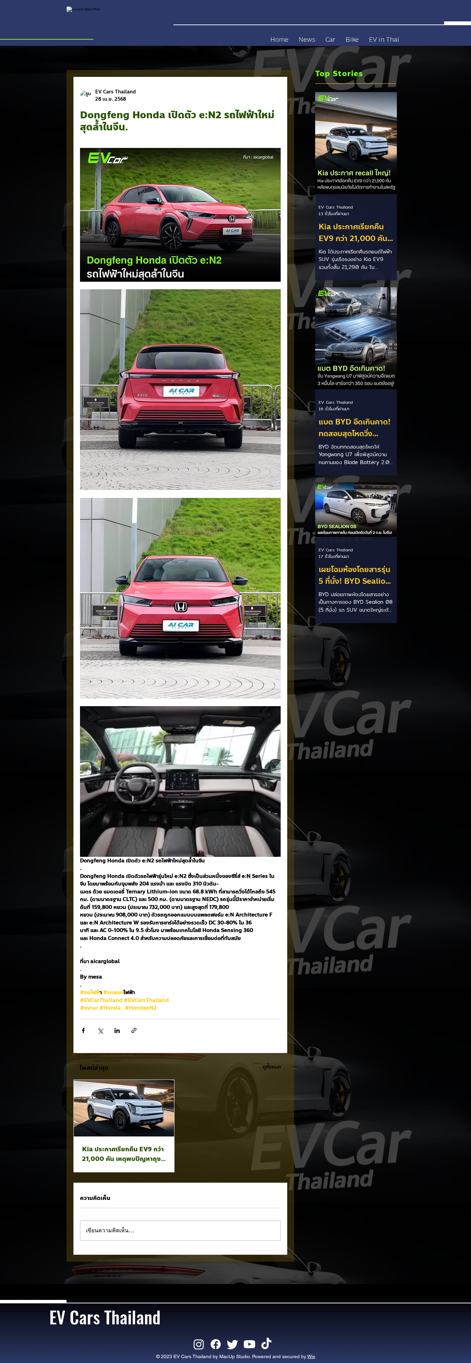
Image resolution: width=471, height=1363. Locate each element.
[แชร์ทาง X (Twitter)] (100, 1030)
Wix (311, 1356)
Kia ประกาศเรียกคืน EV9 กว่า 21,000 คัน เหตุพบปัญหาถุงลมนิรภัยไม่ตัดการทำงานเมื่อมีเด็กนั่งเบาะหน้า (123, 1154)
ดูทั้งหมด (272, 1067)
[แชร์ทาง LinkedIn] (117, 1030)
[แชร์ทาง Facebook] (83, 1030)
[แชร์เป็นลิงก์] (134, 1030)
